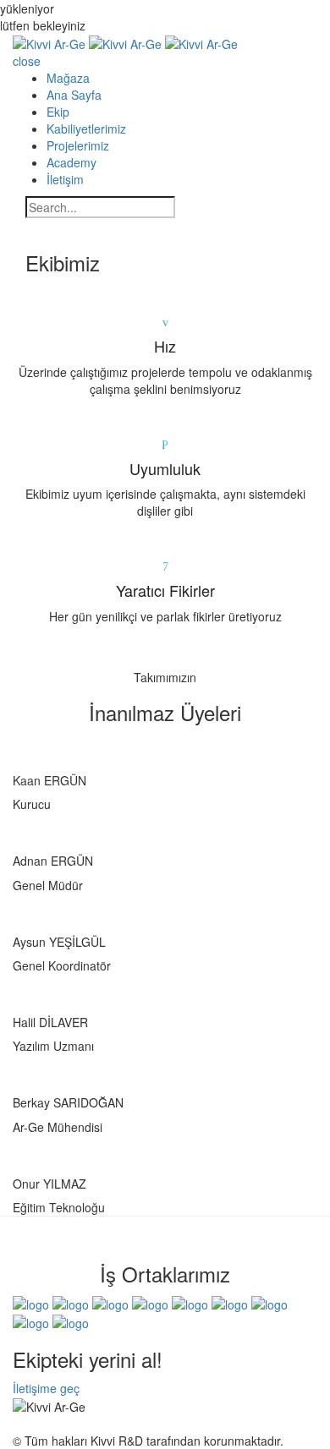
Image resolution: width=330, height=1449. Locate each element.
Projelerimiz (78, 145)
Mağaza (68, 77)
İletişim (65, 179)
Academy (71, 162)
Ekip (58, 111)
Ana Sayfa (74, 94)
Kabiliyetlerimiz (86, 128)
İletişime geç (46, 1388)
